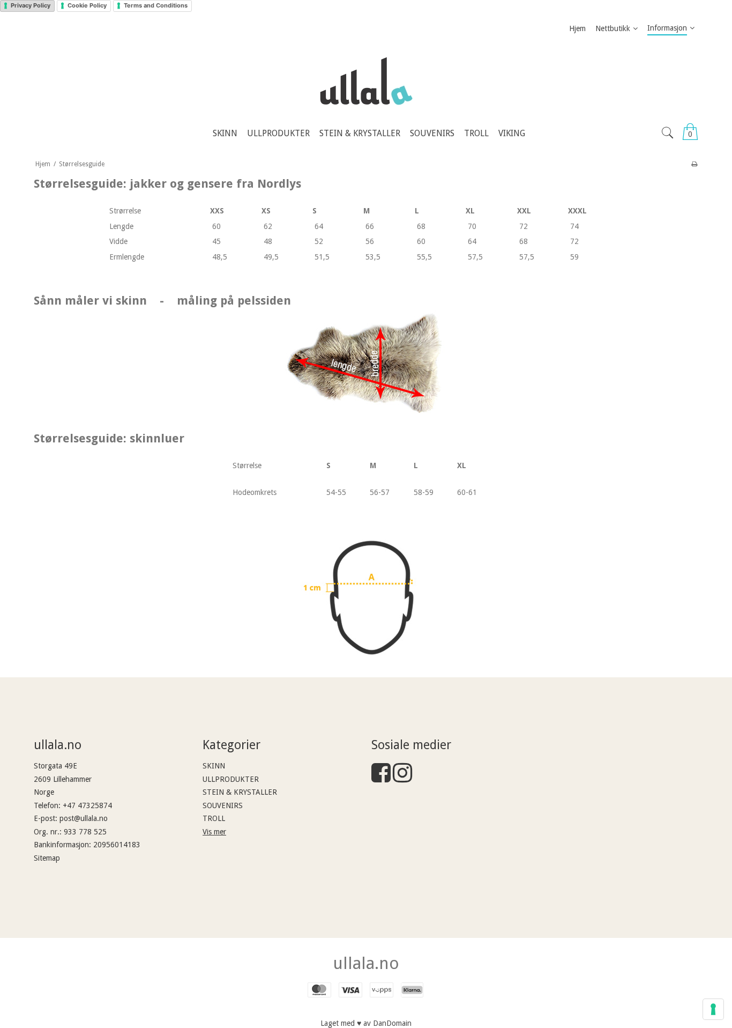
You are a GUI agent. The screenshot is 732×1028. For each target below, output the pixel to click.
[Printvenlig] (694, 164)
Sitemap (47, 858)
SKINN (214, 765)
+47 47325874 (87, 805)
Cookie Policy (87, 5)
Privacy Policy (30, 5)
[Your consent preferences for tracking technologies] (713, 1009)
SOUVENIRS (223, 805)
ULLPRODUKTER (231, 779)
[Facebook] (381, 778)
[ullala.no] (366, 81)
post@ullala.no (83, 818)
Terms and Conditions (156, 5)
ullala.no (366, 963)
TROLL (214, 818)
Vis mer (214, 831)
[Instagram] (402, 778)
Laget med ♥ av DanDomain (366, 1023)
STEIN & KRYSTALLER (240, 792)
